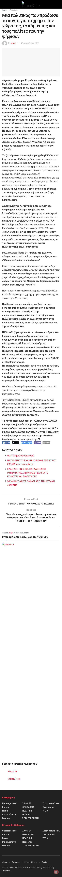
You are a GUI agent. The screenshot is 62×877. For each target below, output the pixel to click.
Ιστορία (6, 818)
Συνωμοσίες (49, 807)
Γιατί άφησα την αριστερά (20, 455)
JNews (11, 868)
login (11, 533)
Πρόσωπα (14, 10)
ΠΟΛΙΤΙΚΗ (27, 811)
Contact (45, 862)
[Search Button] (58, 4)
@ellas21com (14, 779)
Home (4, 10)
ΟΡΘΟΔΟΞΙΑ (28, 807)
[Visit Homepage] (31, 4)
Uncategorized (9, 803)
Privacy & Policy (31, 862)
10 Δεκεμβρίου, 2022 (30, 43)
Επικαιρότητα (9, 814)
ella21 (13, 43)
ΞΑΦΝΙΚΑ (26, 803)
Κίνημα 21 (12, 771)
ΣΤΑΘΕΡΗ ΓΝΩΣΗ (30, 818)
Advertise (16, 862)
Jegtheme (6, 870)
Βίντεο (5, 807)
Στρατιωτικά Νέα (51, 803)
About (4, 862)
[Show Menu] (3, 4)
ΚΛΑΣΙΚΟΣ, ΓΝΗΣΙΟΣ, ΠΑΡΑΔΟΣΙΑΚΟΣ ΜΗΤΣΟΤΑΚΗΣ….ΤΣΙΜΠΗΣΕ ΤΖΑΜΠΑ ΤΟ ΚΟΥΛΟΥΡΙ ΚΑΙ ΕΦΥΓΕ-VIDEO (27, 473)
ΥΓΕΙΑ (45, 811)
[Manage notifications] (56, 872)
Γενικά (5, 811)
